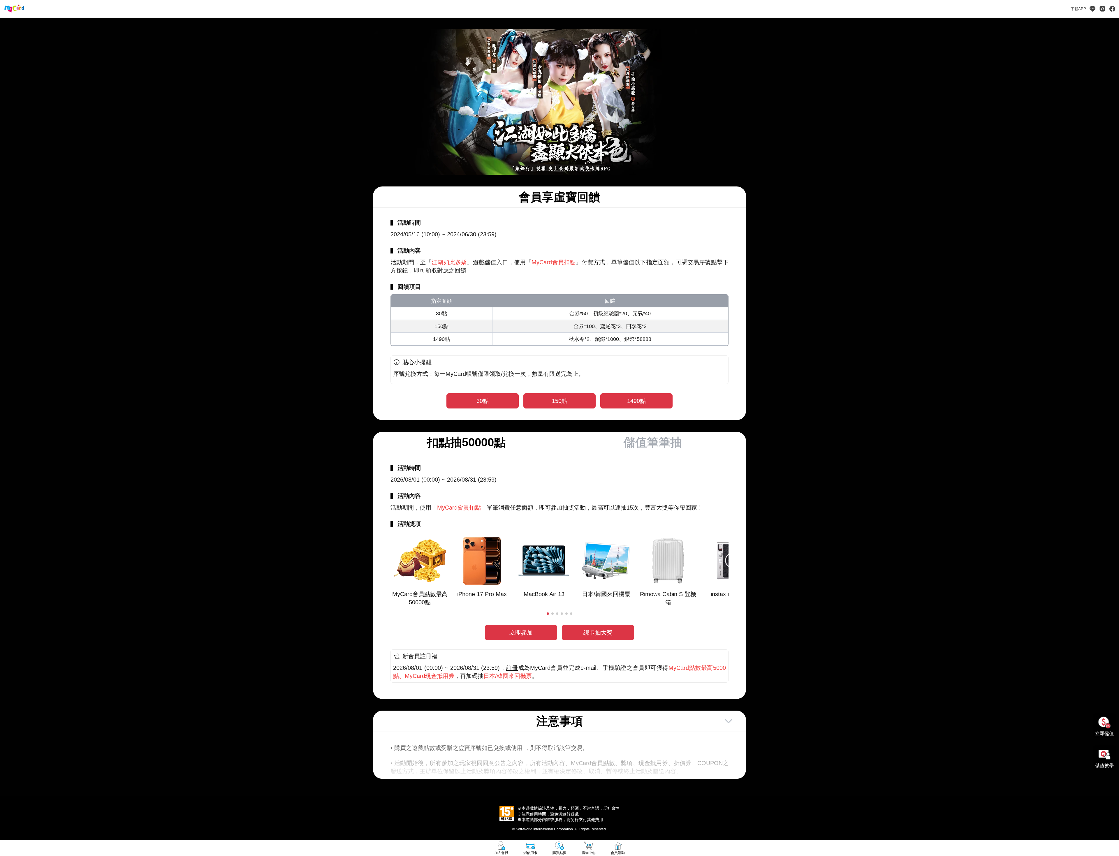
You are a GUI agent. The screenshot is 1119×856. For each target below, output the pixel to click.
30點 (482, 401)
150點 (559, 401)
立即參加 (521, 632)
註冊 (512, 668)
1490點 (636, 401)
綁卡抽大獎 (598, 632)
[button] (548, 613)
